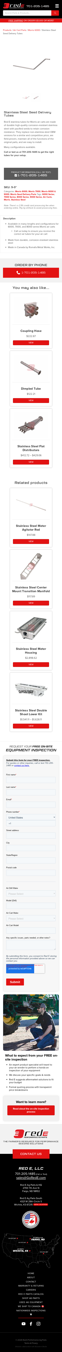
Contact (31, 1281)
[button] (55, 13)
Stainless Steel (18, 199)
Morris (7, 199)
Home (31, 1273)
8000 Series (23, 197)
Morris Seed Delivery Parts (23, 194)
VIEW (31, 342)
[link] (31, 1189)
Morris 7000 (34, 191)
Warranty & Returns (31, 1286)
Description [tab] (9, 218)
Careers (31, 1290)
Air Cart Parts (19, 30)
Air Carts (47, 197)
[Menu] (56, 6)
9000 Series (36, 197)
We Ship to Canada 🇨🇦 (31, 1306)
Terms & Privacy (31, 1343)
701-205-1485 (37, 6)
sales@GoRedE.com (31, 1178)
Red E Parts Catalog (30, 1294)
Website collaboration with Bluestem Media (31, 1347)
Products (7, 30)
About (31, 1277)
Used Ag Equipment (31, 1302)
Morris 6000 (34, 30)
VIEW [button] (31, 541)
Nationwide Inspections (31, 1310)
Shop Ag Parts (31, 1298)
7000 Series (10, 197)
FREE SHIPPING (15, 20)
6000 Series (48, 194)
